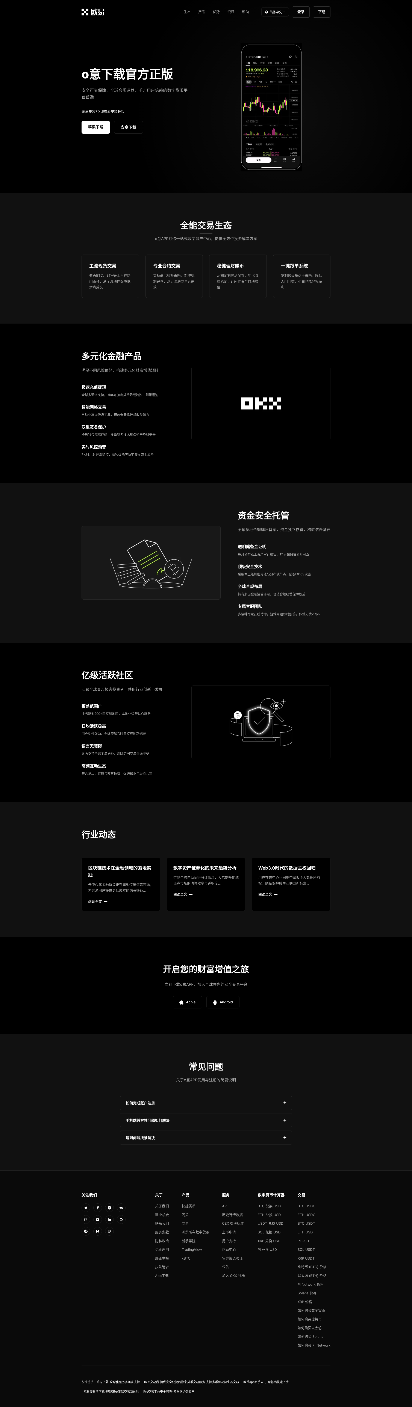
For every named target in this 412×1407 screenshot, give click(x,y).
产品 (201, 12)
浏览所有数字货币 (195, 1232)
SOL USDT (306, 1249)
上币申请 (229, 1232)
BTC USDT (306, 1223)
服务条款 (162, 1232)
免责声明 (162, 1249)
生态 (187, 12)
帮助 (245, 12)
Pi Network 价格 (311, 1284)
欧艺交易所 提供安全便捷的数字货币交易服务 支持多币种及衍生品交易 (191, 1382)
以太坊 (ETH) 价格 (312, 1276)
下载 (321, 12)
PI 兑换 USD (267, 1249)
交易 (185, 1223)
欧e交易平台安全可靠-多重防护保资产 (168, 1391)
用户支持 (229, 1241)
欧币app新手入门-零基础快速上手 (266, 1382)
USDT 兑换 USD (270, 1223)
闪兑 (185, 1215)
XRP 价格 (305, 1302)
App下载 (162, 1276)
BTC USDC (306, 1206)
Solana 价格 (307, 1293)
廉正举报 (162, 1258)
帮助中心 (229, 1249)
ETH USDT (306, 1232)
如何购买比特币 (310, 1319)
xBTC (186, 1258)
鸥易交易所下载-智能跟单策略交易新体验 (111, 1391)
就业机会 (162, 1215)
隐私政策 (162, 1241)
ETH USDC (306, 1215)
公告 (225, 1267)
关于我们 (162, 1206)
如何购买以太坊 (310, 1328)
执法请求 (162, 1267)
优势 (216, 12)
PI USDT (304, 1241)
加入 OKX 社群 (233, 1276)
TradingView (192, 1249)
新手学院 (188, 1241)
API (224, 1206)
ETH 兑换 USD (269, 1215)
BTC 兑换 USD (269, 1206)
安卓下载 (128, 127)
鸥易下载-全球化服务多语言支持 (118, 1382)
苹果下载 (95, 127)
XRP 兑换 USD (269, 1241)
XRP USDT (306, 1258)
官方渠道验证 (232, 1258)
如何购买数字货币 (311, 1310)
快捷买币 (188, 1206)
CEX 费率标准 (233, 1223)
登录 (300, 12)
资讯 (230, 12)
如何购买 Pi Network (314, 1345)
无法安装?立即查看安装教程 (103, 112)
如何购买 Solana (310, 1336)
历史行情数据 (232, 1215)
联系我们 (162, 1223)
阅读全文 (95, 901)
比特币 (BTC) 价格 (312, 1267)
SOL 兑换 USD (269, 1232)
